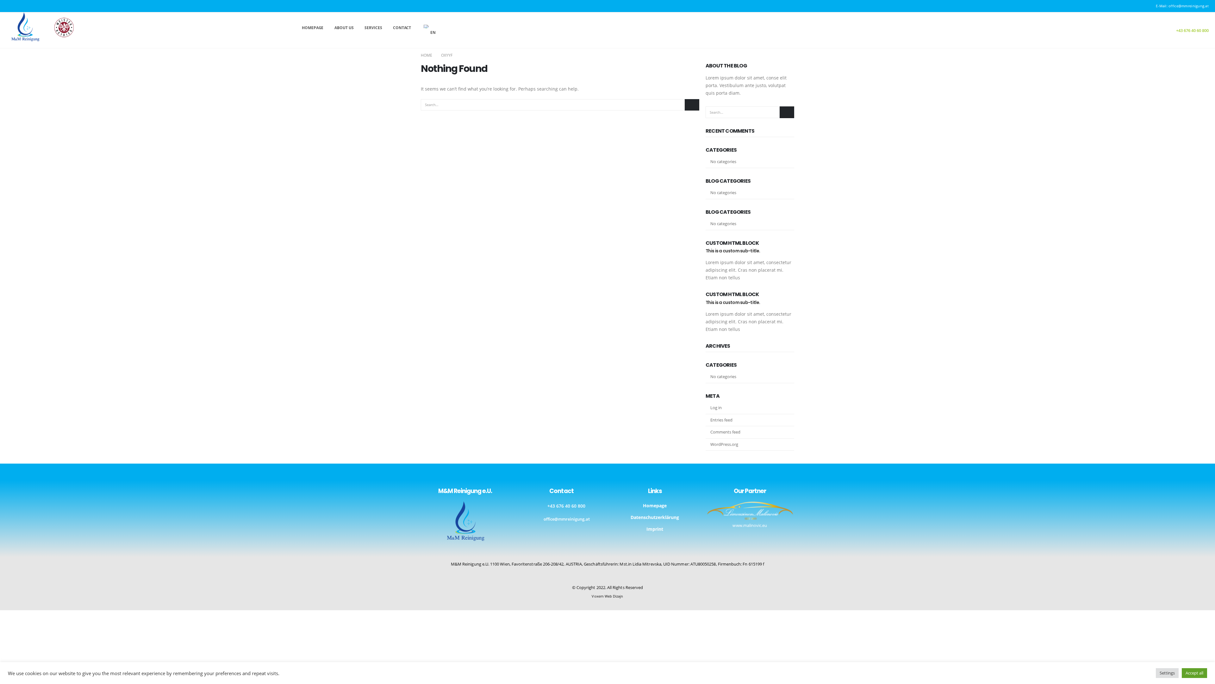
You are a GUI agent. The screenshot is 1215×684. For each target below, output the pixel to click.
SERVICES (373, 27)
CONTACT (402, 27)
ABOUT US (343, 27)
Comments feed (725, 432)
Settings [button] (1167, 673)
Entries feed (721, 420)
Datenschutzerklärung (655, 517)
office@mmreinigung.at (567, 519)
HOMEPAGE (312, 27)
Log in (716, 407)
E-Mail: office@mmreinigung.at (1182, 5)
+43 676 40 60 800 (566, 506)
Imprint (654, 529)
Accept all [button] (1194, 673)
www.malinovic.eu (749, 525)
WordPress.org (724, 444)
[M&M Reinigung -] (41, 26)
